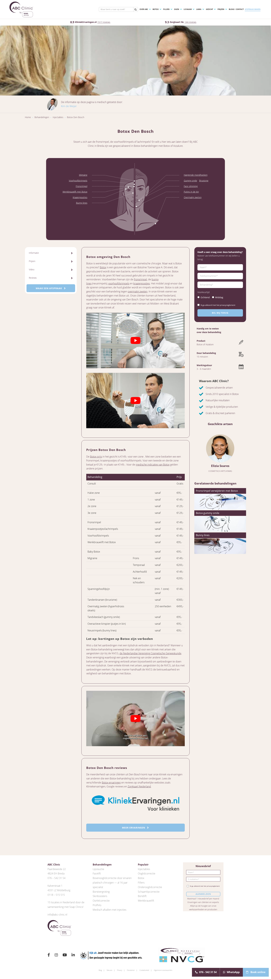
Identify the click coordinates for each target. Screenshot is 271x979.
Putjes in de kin (191, 191)
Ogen (176, 9)
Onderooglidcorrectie (150, 887)
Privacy (119, 970)
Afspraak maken (252, 9)
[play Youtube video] (135, 340)
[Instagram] (56, 955)
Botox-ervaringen (111, 782)
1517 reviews (103, 22)
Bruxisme (203, 180)
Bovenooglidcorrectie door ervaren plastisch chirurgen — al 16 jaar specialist (112, 882)
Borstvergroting (101, 891)
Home (28, 117)
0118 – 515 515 (56, 895)
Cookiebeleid (144, 970)
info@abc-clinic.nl (57, 914)
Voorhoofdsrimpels (78, 180)
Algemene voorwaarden (163, 970)
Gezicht (209, 9)
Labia (198, 9)
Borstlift (142, 896)
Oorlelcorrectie (101, 900)
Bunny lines (81, 202)
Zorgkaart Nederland (139, 786)
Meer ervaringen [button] (134, 827)
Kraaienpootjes (80, 197)
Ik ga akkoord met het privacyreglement (218, 305)
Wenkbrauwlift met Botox (75, 191)
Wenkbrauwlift (146, 900)
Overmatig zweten (193, 197)
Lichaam (188, 9)
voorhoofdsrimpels (118, 283)
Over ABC (144, 9)
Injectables (58, 117)
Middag (219, 297)
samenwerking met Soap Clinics (65, 907)
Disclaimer (131, 970)
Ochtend (205, 297)
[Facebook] (49, 955)
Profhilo (97, 905)
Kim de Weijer (69, 106)
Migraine (83, 174)
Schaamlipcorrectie (148, 891)
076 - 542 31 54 (208, 972)
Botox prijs (96, 456)
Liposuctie (98, 869)
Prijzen (221, 9)
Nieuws (109, 970)
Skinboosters (100, 896)
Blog (100, 970)
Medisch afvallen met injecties (109, 909)
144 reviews (190, 22)
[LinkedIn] (73, 955)
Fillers (166, 9)
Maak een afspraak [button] (49, 288)
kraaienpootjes (141, 283)
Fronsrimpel (81, 186)
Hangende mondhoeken (195, 174)
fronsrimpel (140, 279)
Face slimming (191, 186)
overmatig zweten (137, 291)
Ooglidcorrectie (146, 873)
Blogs (231, 9)
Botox (156, 9)
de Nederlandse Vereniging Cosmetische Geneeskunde (150, 653)
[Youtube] (65, 955)
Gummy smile (190, 180)
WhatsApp (233, 972)
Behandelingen (42, 117)
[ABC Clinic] (21, 9)
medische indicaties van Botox (153, 464)
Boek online (257, 972)
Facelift (97, 873)
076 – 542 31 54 (56, 878)
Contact (240, 9)
